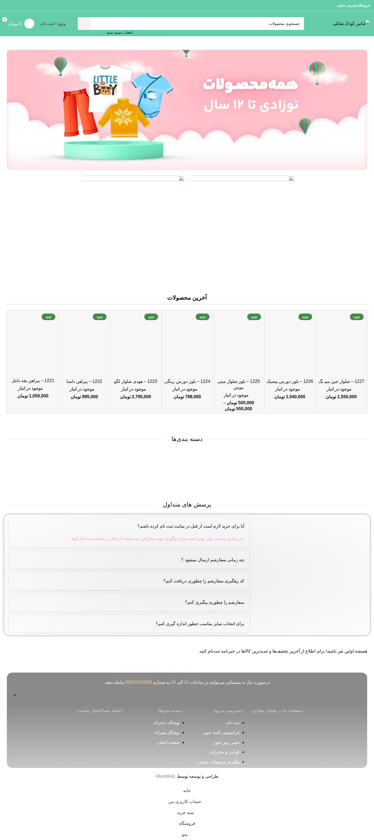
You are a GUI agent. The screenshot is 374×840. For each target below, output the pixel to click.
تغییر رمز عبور (226, 742)
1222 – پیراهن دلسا (84, 381)
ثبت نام (233, 722)
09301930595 (138, 682)
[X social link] (21, 5)
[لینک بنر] (242, 228)
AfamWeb (165, 776)
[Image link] (187, 109)
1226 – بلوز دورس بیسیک (289, 381)
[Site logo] (351, 23)
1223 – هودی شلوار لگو (135, 381)
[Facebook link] (28, 5)
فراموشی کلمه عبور (221, 732)
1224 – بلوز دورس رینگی (187, 381)
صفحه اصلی (168, 742)
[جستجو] (84, 23)
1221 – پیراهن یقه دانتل (32, 380)
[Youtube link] (14, 5)
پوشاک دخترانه (166, 722)
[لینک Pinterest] (7, 5)
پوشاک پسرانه (167, 732)
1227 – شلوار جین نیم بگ (341, 381)
